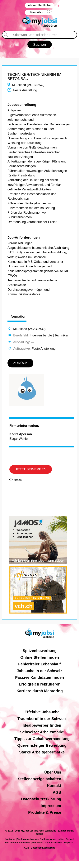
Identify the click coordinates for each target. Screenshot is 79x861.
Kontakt (54, 785)
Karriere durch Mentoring (39, 691)
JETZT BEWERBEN (30, 469)
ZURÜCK (20, 363)
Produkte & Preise (44, 812)
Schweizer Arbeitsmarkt (42, 732)
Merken (18, 480)
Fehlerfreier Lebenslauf (39, 664)
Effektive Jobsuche (42, 712)
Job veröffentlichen (39, 5)
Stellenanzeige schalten (39, 779)
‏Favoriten (41, 12)
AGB (57, 792)
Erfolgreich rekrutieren (39, 684)
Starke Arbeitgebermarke (42, 752)
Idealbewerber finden (42, 725)
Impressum (51, 806)
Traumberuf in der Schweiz (42, 719)
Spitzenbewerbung (40, 651)
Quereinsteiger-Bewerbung (42, 745)
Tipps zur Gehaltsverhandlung (42, 739)
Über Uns (52, 772)
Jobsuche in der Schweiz (39, 671)
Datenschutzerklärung (41, 799)
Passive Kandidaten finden (39, 677)
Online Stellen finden (39, 657)
